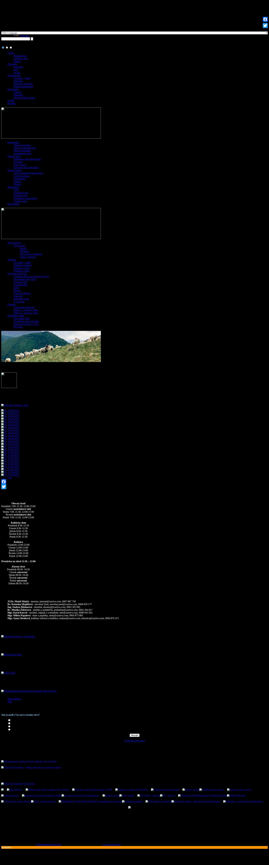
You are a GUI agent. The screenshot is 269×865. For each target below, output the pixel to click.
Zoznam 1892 (20, 285)
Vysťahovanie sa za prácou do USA (31, 276)
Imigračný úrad (21, 299)
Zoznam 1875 (20, 282)
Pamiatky (18, 81)
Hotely (23, 248)
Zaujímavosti (13, 75)
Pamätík (11, 304)
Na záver (18, 327)
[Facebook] (134, 481)
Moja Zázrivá (14, 243)
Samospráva (13, 142)
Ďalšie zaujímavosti (23, 86)
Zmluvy (17, 184)
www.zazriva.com (112, 844)
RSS (9, 701)
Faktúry (17, 181)
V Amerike (19, 301)
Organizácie (13, 204)
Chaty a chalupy (28, 257)
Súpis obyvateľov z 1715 (26, 324)
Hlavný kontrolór (22, 150)
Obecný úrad (13, 156)
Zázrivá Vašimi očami (24, 97)
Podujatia (12, 64)
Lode (16, 287)
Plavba (17, 290)
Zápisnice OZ (20, 195)
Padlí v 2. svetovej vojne (26, 313)
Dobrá (14, 723)
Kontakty (18, 162)
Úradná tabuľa (14, 170)
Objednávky (20, 178)
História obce (20, 55)
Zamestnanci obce (22, 153)
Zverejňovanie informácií (26, 167)
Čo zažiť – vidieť (22, 78)
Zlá (13, 729)
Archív (17, 72)
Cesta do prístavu (22, 293)
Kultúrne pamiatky (23, 265)
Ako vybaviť (20, 164)
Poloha (17, 61)
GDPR (10, 100)
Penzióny (24, 251)
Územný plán (20, 201)
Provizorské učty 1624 (25, 279)
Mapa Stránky (14, 699)
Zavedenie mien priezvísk (26, 321)
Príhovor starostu (22, 145)
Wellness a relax (22, 268)
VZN (16, 190)
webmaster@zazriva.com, (48, 844)
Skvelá (14, 720)
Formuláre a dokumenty (25, 198)
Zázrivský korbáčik (23, 83)
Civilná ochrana (21, 176)
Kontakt (11, 103)
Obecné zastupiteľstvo (25, 148)
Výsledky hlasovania (134, 740)
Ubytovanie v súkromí (31, 254)
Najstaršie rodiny (15, 315)
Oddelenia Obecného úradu (27, 159)
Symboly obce (21, 58)
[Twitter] (134, 486)
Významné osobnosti (24, 307)
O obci (10, 53)
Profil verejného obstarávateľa (28, 173)
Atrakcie (11, 259)
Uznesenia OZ (21, 192)
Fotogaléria (13, 89)
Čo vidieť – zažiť (22, 262)
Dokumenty (13, 187)
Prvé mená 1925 (22, 318)
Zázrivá (17, 92)
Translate (24, 35)
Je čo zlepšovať (19, 726)
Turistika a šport (21, 271)
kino (16, 69)
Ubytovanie (19, 245)
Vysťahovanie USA (17, 273)
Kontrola (18, 296)
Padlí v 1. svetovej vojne (26, 310)
